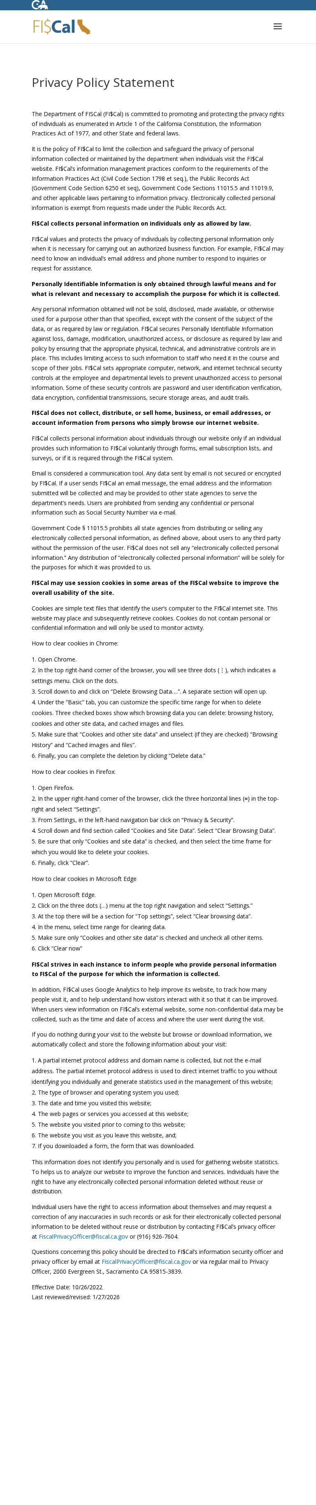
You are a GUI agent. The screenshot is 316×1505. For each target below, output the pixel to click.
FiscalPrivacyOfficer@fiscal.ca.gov (83, 1236)
